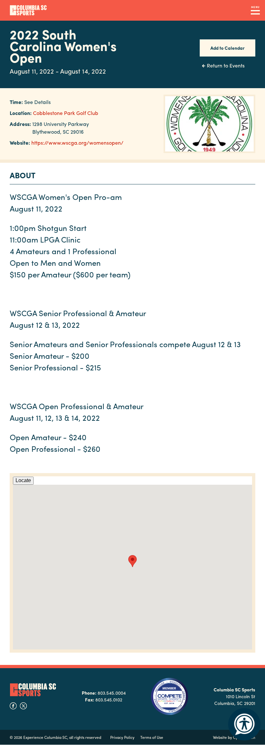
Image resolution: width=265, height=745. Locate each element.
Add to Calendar (227, 48)
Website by (234, 737)
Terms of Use (151, 737)
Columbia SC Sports (33, 690)
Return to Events (226, 65)
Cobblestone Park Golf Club (65, 113)
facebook (13, 705)
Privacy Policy (122, 737)
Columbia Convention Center (28, 10)
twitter (23, 705)
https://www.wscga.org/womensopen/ (77, 142)
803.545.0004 (112, 692)
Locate (23, 480)
